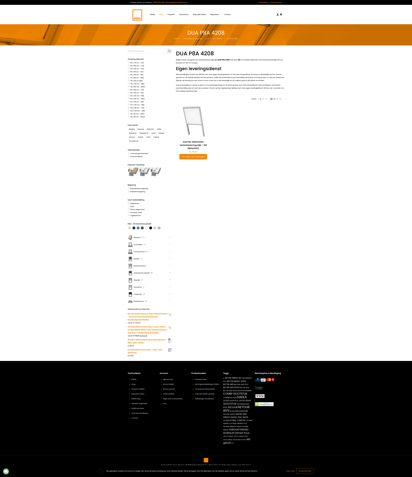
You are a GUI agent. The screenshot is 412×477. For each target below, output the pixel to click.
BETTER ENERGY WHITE (236, 381)
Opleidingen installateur (204, 399)
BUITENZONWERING (245, 391)
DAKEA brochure (137, 408)
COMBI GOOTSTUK (235, 394)
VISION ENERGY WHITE (239, 440)
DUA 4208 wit (218, 38)
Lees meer (290, 471)
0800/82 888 (160, 2)
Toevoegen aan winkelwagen (193, 157)
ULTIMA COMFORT (238, 420)
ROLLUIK (244, 411)
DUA (207, 38)
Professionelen (276, 2)
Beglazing (132, 185)
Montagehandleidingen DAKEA (207, 384)
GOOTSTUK (229, 403)
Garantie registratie (139, 403)
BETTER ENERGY (232, 378)
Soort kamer (133, 125)
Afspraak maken (137, 394)
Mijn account (168, 379)
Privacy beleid (168, 394)
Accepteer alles (305, 471)
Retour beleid (168, 384)
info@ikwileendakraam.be (177, 2)
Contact (134, 418)
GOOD (226, 400)
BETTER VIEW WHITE (230, 391)
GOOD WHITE (245, 400)
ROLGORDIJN (235, 411)
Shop (133, 384)
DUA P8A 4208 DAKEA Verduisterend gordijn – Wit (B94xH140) (193, 145)
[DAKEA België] (137, 14)
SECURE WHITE (229, 414)
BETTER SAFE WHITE (231, 387)
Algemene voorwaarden (173, 399)
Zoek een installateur (139, 413)
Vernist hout (242, 433)
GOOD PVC (234, 400)
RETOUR (233, 407)
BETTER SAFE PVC (241, 384)
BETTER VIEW (244, 388)
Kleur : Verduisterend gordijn (139, 224)
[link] (258, 98)
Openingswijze (134, 150)
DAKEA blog (135, 399)
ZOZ (232, 443)
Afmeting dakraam (136, 59)
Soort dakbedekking (136, 200)
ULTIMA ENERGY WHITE (232, 426)
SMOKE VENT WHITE (239, 417)
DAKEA (176, 38)
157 (224, 378)
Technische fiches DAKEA (205, 389)
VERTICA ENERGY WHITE (241, 436)
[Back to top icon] (206, 460)
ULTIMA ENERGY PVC (238, 423)
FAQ (164, 403)
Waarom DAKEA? (138, 389)
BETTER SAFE (228, 384)
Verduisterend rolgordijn (192, 38)
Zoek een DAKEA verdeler (205, 394)
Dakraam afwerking (136, 165)
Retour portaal (169, 389)
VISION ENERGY (227, 440)
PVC (225, 407)
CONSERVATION (229, 397)
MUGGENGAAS (243, 404)
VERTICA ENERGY (228, 436)
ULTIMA (226, 420)
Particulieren (263, 2)
